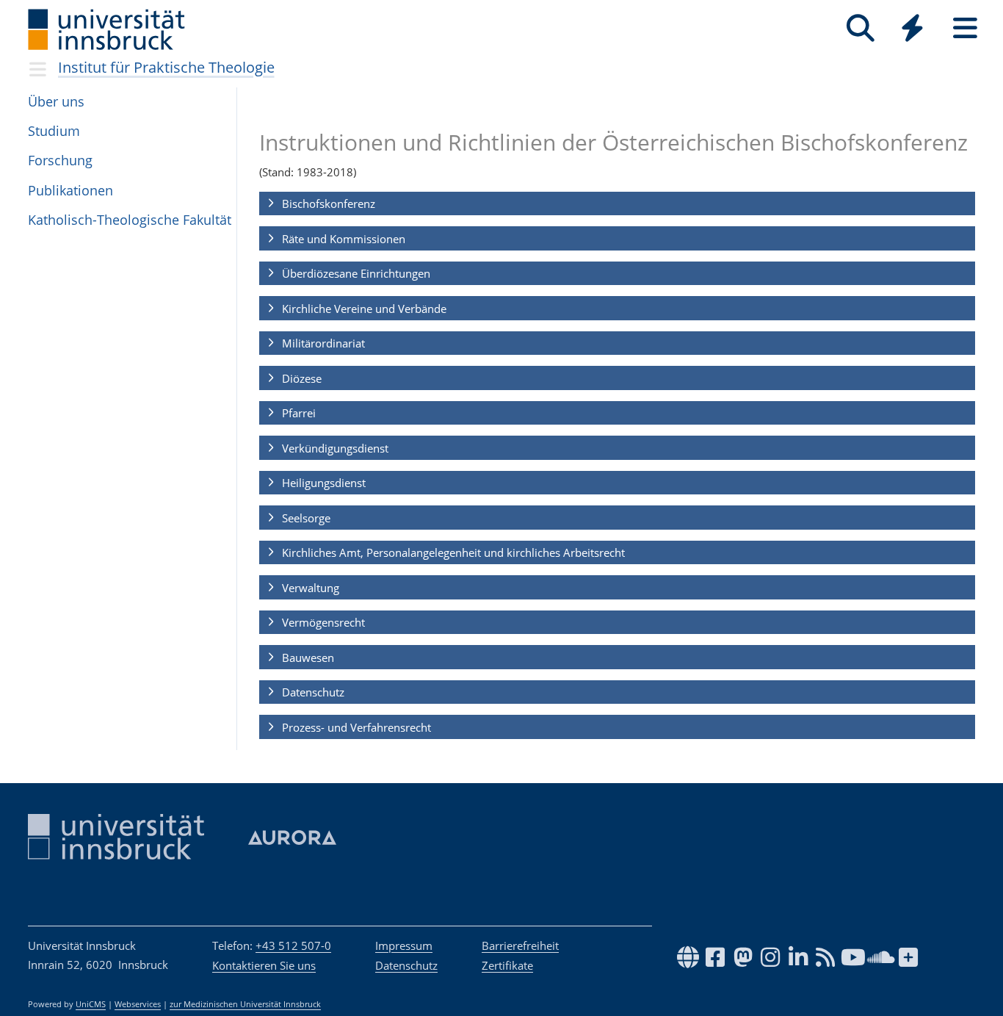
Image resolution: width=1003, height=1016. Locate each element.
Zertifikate (507, 965)
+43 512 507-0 (293, 945)
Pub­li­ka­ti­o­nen (70, 190)
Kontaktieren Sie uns (264, 965)
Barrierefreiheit (520, 945)
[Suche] (860, 28)
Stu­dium (54, 131)
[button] (617, 204)
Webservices (138, 1004)
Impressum (403, 945)
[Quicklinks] (912, 28)
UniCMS (91, 1004)
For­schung (60, 160)
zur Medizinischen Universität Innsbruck (245, 1004)
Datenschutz (406, 965)
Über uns (56, 101)
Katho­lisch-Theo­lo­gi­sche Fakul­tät (129, 219)
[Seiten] (965, 28)
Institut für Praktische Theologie (166, 67)
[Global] (912, 30)
